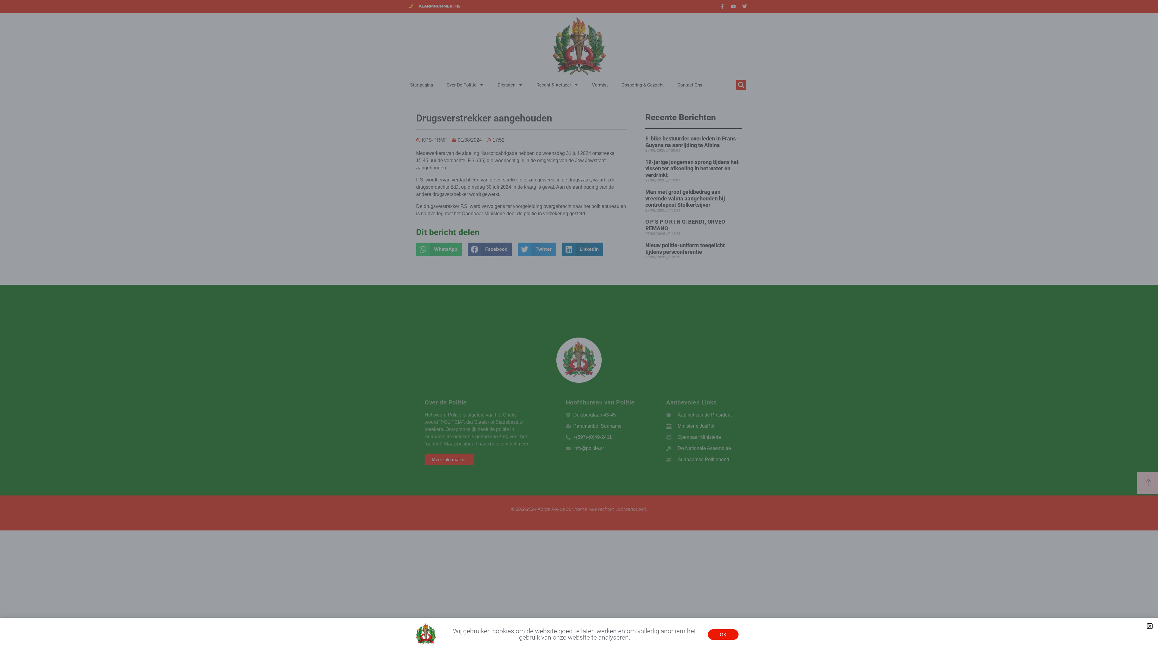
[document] (579, 325)
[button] (1149, 626)
